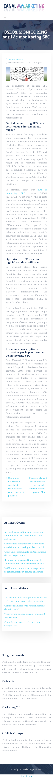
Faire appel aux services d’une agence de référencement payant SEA (37, 485)
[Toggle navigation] (5, 17)
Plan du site (26, 776)
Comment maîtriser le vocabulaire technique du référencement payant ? (16, 487)
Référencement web (16, 59)
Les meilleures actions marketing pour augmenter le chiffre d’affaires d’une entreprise (24, 535)
